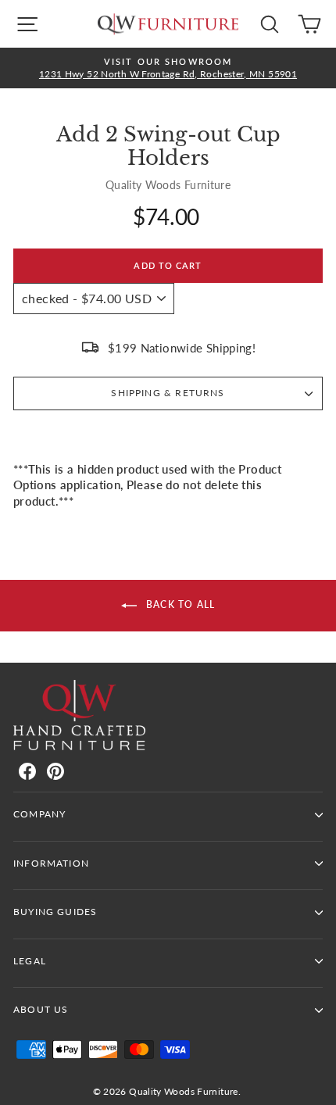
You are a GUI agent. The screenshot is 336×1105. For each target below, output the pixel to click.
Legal (29, 961)
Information (51, 863)
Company (39, 814)
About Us (40, 1009)
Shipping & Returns (167, 393)
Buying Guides (55, 911)
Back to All (179, 604)
